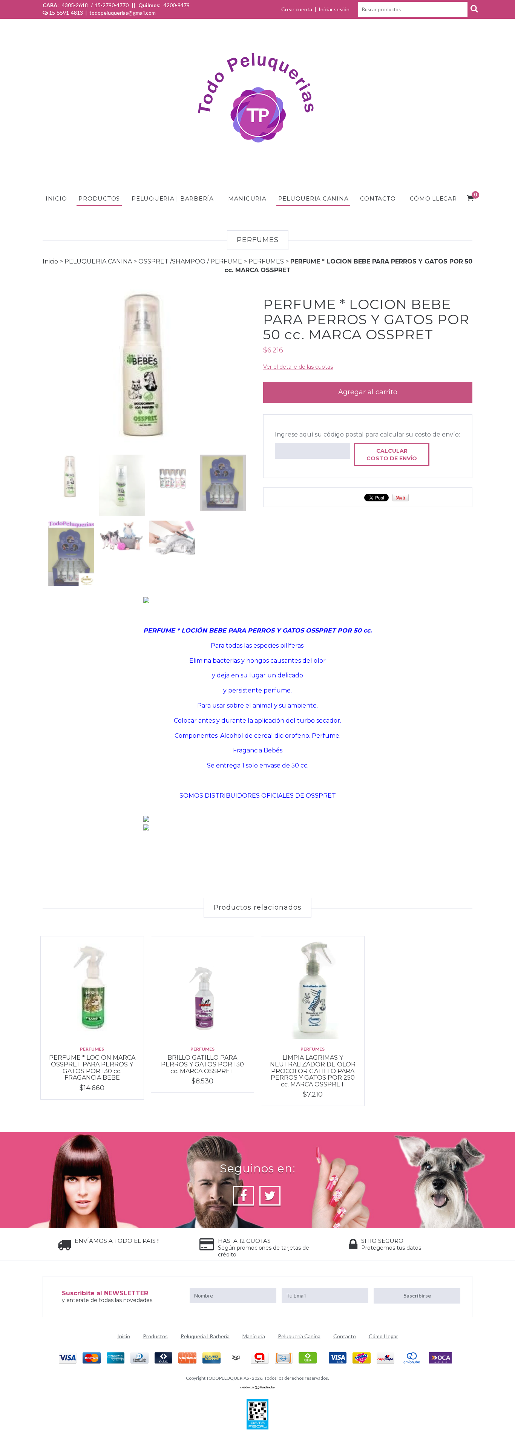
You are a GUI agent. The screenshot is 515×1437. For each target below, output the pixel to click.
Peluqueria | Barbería (173, 198)
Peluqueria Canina (313, 198)
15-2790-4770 (112, 5)
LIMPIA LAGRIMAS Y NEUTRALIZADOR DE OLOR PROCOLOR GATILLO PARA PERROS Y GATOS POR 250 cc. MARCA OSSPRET (313, 1071)
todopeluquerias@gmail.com (122, 12)
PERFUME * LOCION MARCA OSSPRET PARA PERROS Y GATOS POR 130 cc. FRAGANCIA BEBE (92, 1067)
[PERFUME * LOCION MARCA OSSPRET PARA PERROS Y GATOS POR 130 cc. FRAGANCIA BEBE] (92, 987)
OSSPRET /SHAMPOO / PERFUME (190, 261)
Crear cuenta (296, 9)
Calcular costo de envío (391, 454)
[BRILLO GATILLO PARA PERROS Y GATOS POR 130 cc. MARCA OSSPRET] (202, 987)
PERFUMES (266, 261)
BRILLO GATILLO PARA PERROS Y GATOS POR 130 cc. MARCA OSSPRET (202, 1064)
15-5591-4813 (66, 12)
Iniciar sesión (334, 9)
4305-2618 (75, 5)
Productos (99, 198)
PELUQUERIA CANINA (98, 261)
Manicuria (247, 198)
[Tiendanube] (258, 1387)
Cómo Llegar (433, 198)
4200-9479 (176, 5)
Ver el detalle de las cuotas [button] (298, 366)
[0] (470, 199)
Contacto (377, 198)
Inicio (56, 198)
